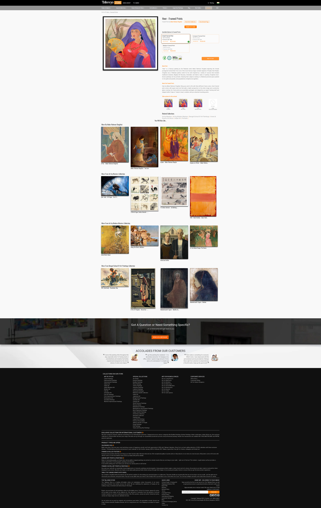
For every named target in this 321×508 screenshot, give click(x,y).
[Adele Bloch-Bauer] (115, 239)
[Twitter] (211, 495)
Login (124, 3)
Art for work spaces (167, 392)
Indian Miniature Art (109, 387)
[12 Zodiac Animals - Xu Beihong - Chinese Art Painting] (174, 191)
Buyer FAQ (164, 485)
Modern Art (107, 389)
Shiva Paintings (137, 384)
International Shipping (168, 496)
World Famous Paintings (139, 403)
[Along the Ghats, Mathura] (144, 236)
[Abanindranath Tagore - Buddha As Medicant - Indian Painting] (174, 288)
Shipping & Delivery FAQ (168, 484)
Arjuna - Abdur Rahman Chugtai (168, 162)
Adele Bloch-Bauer (106, 255)
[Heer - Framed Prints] (130, 43)
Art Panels (136, 378)
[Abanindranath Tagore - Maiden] (204, 284)
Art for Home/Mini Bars (168, 385)
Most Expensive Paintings (140, 410)
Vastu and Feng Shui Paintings (141, 428)
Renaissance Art (108, 398)
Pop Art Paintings (109, 394)
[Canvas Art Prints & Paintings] (123, 458)
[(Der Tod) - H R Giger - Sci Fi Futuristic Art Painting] (115, 186)
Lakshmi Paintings (138, 389)
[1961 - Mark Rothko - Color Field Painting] (204, 196)
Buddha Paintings (137, 382)
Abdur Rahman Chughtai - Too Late (140, 168)
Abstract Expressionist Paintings (113, 401)
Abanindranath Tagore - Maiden (198, 302)
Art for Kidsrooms (167, 384)
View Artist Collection (190, 22)
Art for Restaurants (167, 387)
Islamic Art (107, 384)
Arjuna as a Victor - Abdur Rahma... (199, 163)
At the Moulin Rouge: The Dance (198, 248)
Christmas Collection (138, 414)
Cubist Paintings (108, 378)
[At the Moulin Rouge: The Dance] (204, 236)
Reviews (164, 487)
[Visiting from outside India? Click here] (142, 432)
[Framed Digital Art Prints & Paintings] (128, 466)
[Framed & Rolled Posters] (120, 451)
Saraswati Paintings (138, 391)
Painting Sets (136, 417)
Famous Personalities (139, 421)
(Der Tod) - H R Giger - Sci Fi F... (109, 197)
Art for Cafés (165, 391)
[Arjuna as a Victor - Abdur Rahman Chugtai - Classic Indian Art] (204, 144)
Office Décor (194, 378)
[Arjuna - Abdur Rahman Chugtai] (174, 144)
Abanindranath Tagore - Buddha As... (169, 310)
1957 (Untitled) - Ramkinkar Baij (109, 288)
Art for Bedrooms (167, 380)
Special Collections (121, 8)
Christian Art (136, 399)
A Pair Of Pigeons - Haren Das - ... (139, 310)
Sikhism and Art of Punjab (140, 422)
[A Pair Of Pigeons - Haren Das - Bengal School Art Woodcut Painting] (144, 288)
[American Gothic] (174, 242)
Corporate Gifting (195, 380)
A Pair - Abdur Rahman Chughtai (109, 163)
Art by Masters (153, 8)
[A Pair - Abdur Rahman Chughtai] (115, 144)
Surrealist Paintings (109, 399)
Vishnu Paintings (137, 385)
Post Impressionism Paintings (112, 396)
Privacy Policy (165, 494)
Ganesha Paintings (138, 387)
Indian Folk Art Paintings (139, 412)
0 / (210, 3)
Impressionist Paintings (110, 382)
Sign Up (128, 3)
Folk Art (106, 391)
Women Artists (137, 405)
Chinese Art (136, 401)
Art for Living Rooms (167, 378)
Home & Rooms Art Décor (138, 8)
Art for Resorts (166, 389)
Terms (163, 491)
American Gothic (164, 260)
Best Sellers (198, 8)
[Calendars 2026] (113, 445)
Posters (165, 8)
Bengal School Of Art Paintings (199, 116)
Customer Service (167, 498)
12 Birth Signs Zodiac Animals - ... (139, 212)
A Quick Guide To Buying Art (169, 482)
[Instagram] (216, 495)
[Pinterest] (218, 495)
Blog (189, 8)
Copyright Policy (166, 493)
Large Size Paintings (178, 8)
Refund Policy (165, 489)
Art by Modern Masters (180, 116)
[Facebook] (213, 495)
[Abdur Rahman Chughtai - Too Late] (144, 147)
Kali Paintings (136, 426)
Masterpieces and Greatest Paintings (143, 408)
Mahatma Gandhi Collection (140, 392)
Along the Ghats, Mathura (137, 247)
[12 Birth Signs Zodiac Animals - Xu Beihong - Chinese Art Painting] (144, 193)
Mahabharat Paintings (139, 407)
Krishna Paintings (137, 380)
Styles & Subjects (106, 8)
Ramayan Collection (138, 415)
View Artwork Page (204, 22)
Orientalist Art (108, 392)
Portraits (185, 118)
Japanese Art (136, 396)
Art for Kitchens (166, 382)
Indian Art (178, 118)
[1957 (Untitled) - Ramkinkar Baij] (115, 277)
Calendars (208, 8)
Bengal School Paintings (139, 398)
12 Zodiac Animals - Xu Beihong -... (169, 207)
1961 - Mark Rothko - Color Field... (198, 218)
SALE (217, 8)
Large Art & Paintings (139, 419)
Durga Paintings (137, 424)
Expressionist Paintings (110, 380)
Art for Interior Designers (197, 382)
